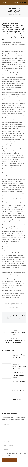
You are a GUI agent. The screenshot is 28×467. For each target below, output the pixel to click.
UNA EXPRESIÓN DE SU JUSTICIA (18, 356)
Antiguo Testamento (16, 303)
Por (14, 305)
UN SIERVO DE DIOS (18, 382)
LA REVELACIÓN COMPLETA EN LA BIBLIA (18, 375)
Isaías (17, 307)
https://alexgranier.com (19, 318)
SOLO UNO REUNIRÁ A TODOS (18, 392)
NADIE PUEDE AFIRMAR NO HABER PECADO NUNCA (19, 366)
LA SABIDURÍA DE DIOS (18, 401)
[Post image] (6, 358)
